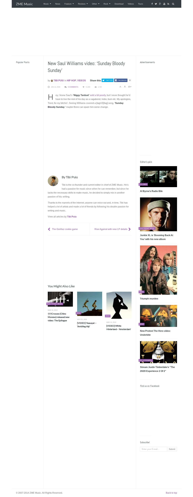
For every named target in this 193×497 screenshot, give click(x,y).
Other (94, 4)
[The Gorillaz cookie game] (49, 229)
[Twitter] (156, 4)
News (57, 4)
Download (119, 4)
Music (46, 4)
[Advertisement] (96, 31)
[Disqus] (90, 374)
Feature (67, 4)
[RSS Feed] (168, 4)
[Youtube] (164, 4)
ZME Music (24, 4)
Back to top (171, 493)
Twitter (109, 80)
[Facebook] (152, 4)
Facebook (122, 80)
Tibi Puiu (58, 80)
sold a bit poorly (98, 95)
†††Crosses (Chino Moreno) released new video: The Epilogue (58, 317)
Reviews (81, 4)
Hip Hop (71, 80)
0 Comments (73, 87)
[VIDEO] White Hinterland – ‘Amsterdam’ (118, 327)
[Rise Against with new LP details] (130, 229)
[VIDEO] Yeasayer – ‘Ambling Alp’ (86, 325)
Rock (106, 4)
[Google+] (160, 4)
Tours (140, 4)
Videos (131, 4)
